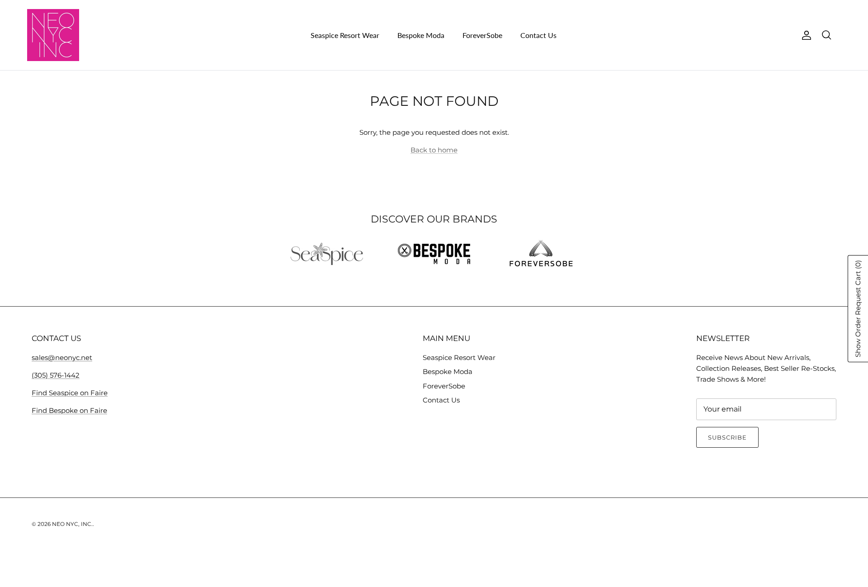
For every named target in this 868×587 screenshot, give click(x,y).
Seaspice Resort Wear (345, 35)
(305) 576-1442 (56, 375)
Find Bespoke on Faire (69, 410)
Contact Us (538, 35)
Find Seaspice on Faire (70, 392)
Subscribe (727, 437)
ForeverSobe (482, 35)
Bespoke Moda (420, 35)
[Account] (804, 35)
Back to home (434, 150)
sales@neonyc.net (62, 357)
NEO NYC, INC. (72, 524)
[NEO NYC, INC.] (53, 35)
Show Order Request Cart (858, 308)
